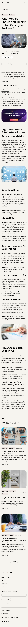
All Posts (5, 9)
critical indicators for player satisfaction (12, 199)
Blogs (2, 586)
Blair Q (3, 53)
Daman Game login (6, 376)
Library (3, 580)
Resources (4, 583)
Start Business (5, 577)
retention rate (8, 194)
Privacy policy (21, 603)
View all (14, 561)
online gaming (16, 105)
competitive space (18, 408)
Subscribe (6, 599)
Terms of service (5, 610)
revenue (14, 269)
